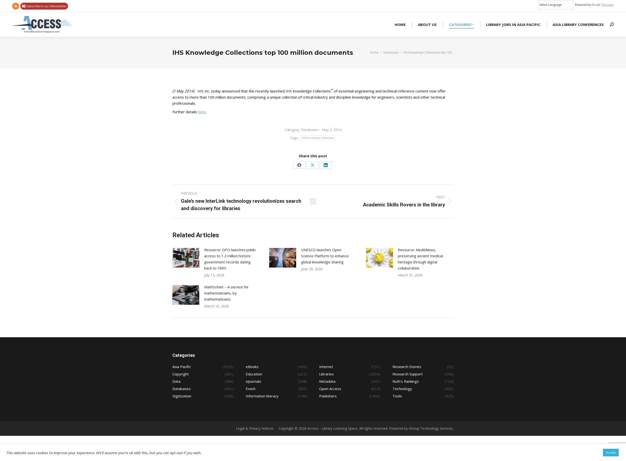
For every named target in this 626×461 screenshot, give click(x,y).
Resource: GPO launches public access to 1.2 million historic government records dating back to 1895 (230, 258)
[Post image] (185, 258)
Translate (607, 5)
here (202, 111)
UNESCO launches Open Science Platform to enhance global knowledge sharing (325, 255)
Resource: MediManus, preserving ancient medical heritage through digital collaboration (420, 258)
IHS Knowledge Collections (318, 137)
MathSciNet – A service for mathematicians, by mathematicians (226, 293)
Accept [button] (611, 452)
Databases (309, 129)
